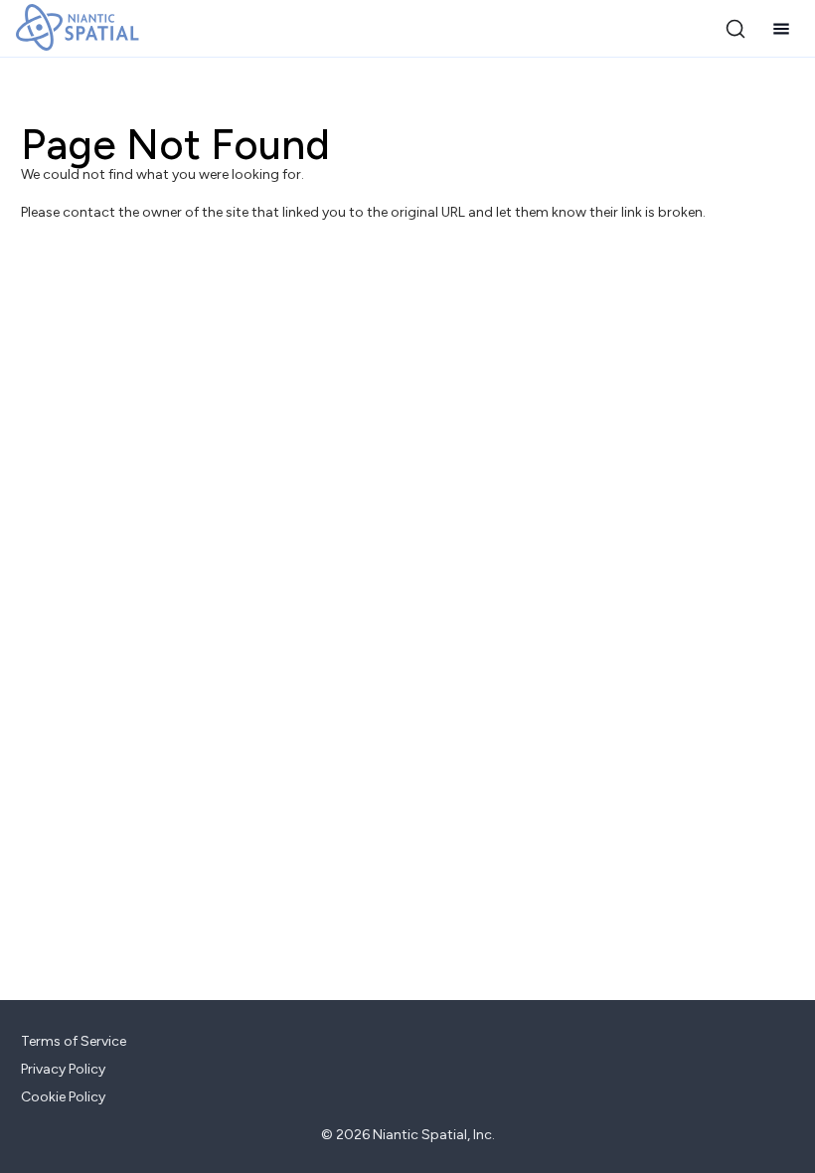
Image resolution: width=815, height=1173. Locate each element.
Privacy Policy (63, 1069)
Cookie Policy (63, 1097)
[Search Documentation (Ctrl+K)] (735, 29)
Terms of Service (73, 1041)
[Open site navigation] (781, 29)
